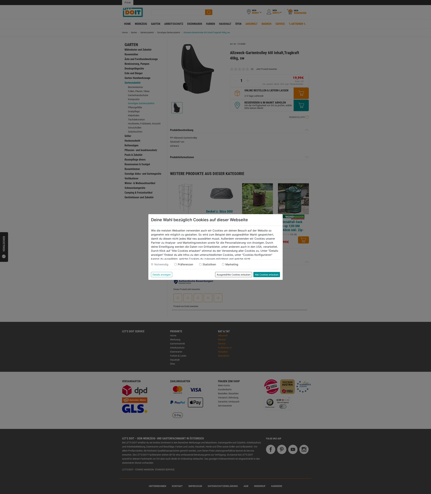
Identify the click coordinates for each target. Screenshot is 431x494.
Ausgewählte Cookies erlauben (234, 274)
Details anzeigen (162, 274)
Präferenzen (185, 264)
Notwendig (161, 264)
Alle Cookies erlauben (266, 274)
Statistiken (209, 264)
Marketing (231, 264)
